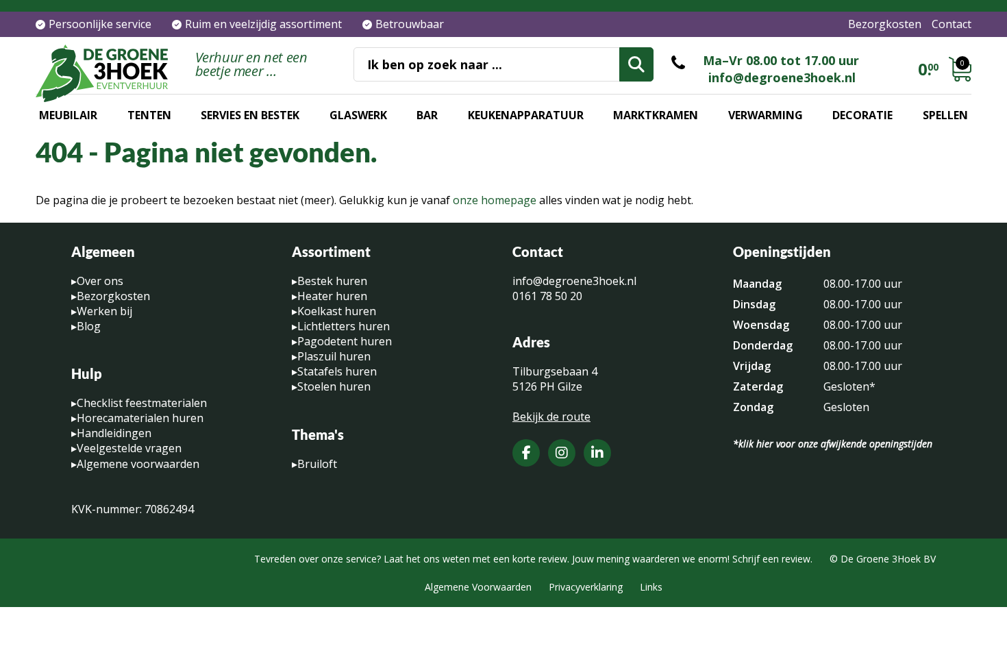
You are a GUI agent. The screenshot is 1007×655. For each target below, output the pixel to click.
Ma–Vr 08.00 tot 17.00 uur (781, 60)
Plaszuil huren (334, 356)
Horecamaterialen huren (140, 417)
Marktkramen (655, 115)
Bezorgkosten (884, 24)
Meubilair (68, 115)
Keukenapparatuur (526, 115)
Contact (951, 24)
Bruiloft (317, 463)
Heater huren (332, 296)
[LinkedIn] (597, 453)
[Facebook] (526, 453)
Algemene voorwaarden (138, 463)
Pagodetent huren (344, 341)
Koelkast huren (336, 311)
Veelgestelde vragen (129, 448)
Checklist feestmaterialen (142, 402)
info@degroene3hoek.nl (782, 77)
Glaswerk (358, 115)
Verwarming (765, 115)
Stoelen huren (334, 386)
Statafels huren (337, 371)
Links (651, 586)
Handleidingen (114, 433)
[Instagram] (561, 453)
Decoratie (862, 115)
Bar (427, 115)
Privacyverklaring (586, 586)
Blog (89, 326)
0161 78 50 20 (547, 296)
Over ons (100, 280)
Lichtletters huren (343, 326)
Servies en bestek (250, 115)
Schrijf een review (771, 558)
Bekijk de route (551, 416)
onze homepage (494, 200)
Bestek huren (332, 280)
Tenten (149, 115)
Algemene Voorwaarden (478, 586)
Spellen (945, 115)
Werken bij (104, 311)
